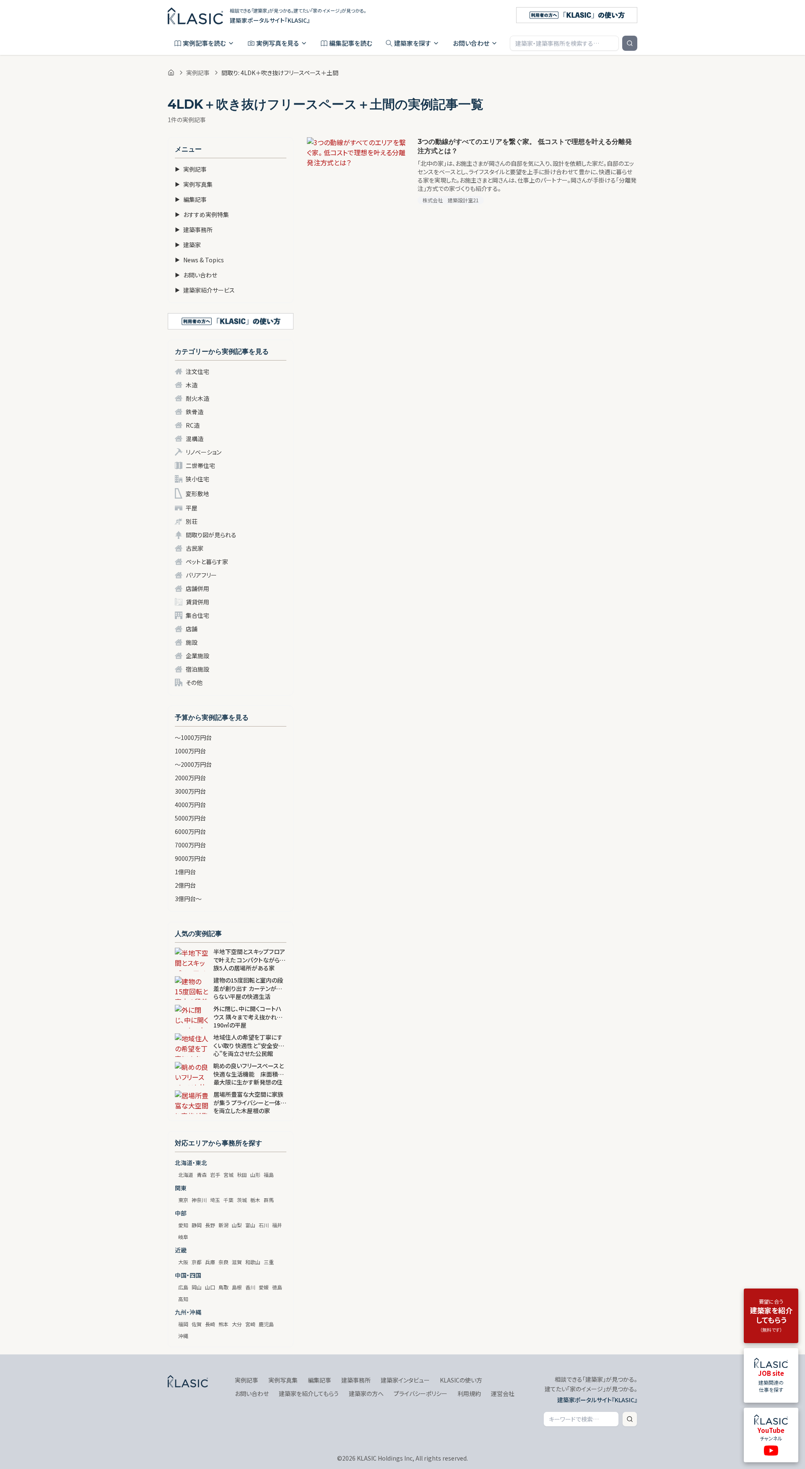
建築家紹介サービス (205, 290)
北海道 (185, 1174)
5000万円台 (190, 818)
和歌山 (252, 1261)
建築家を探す (412, 43)
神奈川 (199, 1199)
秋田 (242, 1174)
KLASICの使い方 (461, 1380)
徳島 (277, 1287)
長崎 (210, 1324)
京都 (197, 1261)
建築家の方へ (366, 1393)
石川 (264, 1225)
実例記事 (198, 72)
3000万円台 (190, 791)
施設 (191, 642)
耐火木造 (197, 398)
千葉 (228, 1199)
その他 (194, 682)
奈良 (223, 1261)
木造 (191, 385)
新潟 (223, 1225)
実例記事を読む (204, 43)
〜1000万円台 (193, 737)
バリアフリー (201, 575)
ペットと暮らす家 (207, 561)
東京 (183, 1199)
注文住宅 (197, 371)
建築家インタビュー (405, 1380)
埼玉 (215, 1199)
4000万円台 (190, 804)
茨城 (242, 1199)
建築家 (188, 244)
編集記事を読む (350, 43)
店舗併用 (197, 588)
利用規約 (469, 1393)
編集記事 (191, 199)
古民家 (194, 548)
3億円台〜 (188, 898)
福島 (269, 1174)
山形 (255, 1174)
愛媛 (264, 1287)
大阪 (183, 1261)
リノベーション (203, 452)
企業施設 (197, 655)
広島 (183, 1287)
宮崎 (250, 1324)
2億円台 (185, 885)
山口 (210, 1287)
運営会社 (502, 1393)
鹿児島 (266, 1324)
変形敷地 (197, 493)
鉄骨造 (194, 412)
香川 (250, 1287)
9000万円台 (190, 858)
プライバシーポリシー (420, 1393)
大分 (237, 1324)
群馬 (269, 1199)
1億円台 (185, 872)
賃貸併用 (197, 602)
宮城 (228, 1174)
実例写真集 (194, 184)
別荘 (191, 521)
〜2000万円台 (193, 764)
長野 (210, 1225)
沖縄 (183, 1335)
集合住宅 (197, 615)
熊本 (223, 1324)
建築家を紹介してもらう (309, 1393)
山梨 (237, 1225)
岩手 (215, 1174)
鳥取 (223, 1287)
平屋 (191, 508)
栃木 (255, 1199)
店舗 (191, 629)
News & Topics (199, 260)
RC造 (193, 425)
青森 (202, 1174)
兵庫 (210, 1261)
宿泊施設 (197, 669)
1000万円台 (190, 751)
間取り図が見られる (211, 535)
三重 (269, 1261)
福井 (277, 1225)
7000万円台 (190, 845)
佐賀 (197, 1324)
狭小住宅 (197, 479)
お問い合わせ (471, 43)
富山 (250, 1225)
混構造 (194, 438)
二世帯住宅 (200, 465)
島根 (237, 1287)
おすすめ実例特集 (202, 214)
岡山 (197, 1287)
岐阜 (183, 1236)
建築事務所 (194, 229)
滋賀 (237, 1261)
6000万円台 (190, 831)
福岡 (183, 1324)
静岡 (197, 1225)
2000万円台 (190, 778)
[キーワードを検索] (629, 43)
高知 (183, 1298)
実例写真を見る (277, 43)
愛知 (183, 1225)
